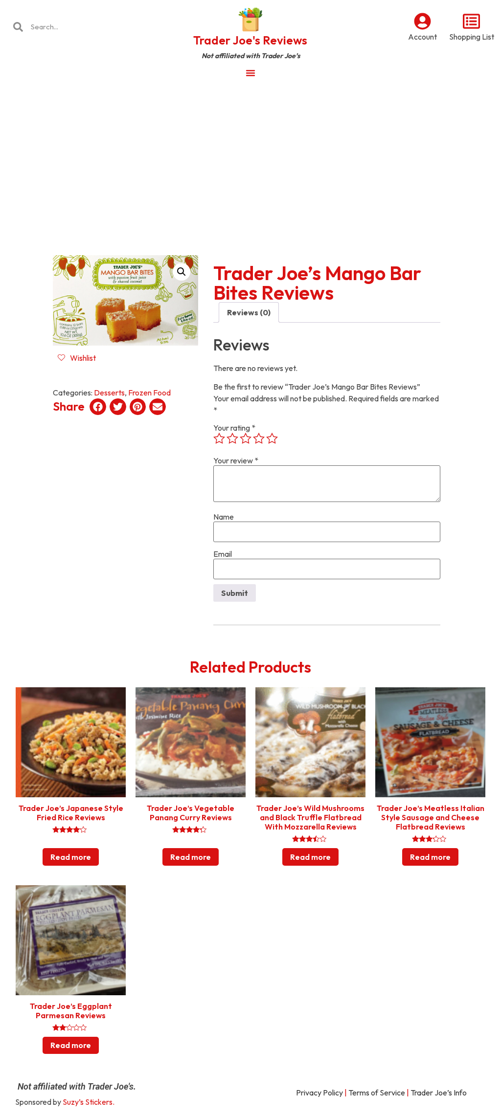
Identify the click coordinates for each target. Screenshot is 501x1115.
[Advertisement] (250, 158)
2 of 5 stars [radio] (232, 438)
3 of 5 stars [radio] (245, 438)
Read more (70, 857)
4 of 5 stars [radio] (259, 438)
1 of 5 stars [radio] (219, 438)
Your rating (234, 428)
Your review (235, 460)
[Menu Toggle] (250, 73)
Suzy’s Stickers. (88, 1102)
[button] (181, 272)
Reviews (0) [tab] (249, 312)
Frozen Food (149, 392)
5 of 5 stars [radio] (272, 438)
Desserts (109, 392)
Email (222, 554)
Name (223, 517)
